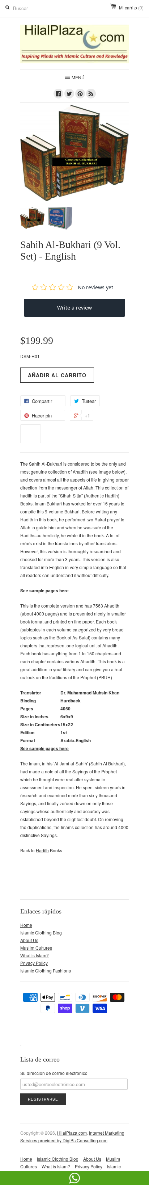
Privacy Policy (34, 963)
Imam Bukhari (48, 503)
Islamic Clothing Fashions (45, 970)
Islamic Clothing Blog (41, 932)
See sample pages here (44, 590)
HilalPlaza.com (72, 1133)
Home (26, 925)
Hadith (42, 850)
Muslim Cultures (36, 948)
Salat (84, 637)
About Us (29, 940)
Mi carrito (131, 7)
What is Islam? (34, 955)
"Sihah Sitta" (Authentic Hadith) (89, 495)
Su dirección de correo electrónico (54, 1073)
